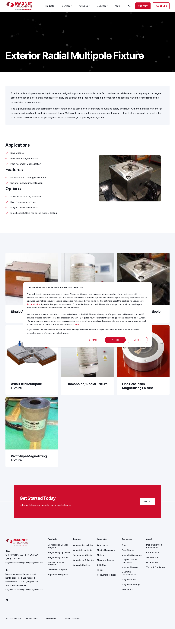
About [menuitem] (149, 539)
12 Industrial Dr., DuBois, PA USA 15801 (22, 555)
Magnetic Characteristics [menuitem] (129, 573)
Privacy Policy (33, 304)
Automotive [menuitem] (102, 545)
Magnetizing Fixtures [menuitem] (58, 557)
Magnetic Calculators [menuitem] (132, 555)
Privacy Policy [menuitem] (32, 618)
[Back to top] (169, 623)
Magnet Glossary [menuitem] (130, 567)
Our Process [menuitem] (152, 562)
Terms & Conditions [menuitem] (155, 567)
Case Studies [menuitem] (128, 550)
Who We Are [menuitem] (152, 557)
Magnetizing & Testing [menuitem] (83, 560)
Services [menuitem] (76, 539)
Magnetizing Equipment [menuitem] (59, 552)
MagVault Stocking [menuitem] (81, 565)
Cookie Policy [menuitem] (50, 618)
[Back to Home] (19, 9)
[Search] (129, 5)
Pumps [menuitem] (100, 570)
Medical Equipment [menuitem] (106, 550)
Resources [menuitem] (127, 539)
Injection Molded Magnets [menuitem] (56, 563)
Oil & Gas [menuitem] (101, 565)
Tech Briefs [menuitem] (127, 589)
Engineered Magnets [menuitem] (58, 574)
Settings (93, 340)
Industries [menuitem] (102, 539)
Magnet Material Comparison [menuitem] (130, 560)
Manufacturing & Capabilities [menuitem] (154, 546)
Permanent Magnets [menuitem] (57, 569)
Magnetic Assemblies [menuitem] (82, 545)
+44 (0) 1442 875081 (15, 585)
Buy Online (161, 6)
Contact (143, 6)
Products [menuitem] (52, 539)
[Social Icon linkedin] (6, 600)
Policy (77, 324)
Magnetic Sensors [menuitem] (105, 560)
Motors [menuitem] (100, 555)
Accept (115, 340)
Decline (137, 340)
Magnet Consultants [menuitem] (82, 550)
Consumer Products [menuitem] (106, 575)
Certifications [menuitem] (152, 552)
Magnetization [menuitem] (129, 579)
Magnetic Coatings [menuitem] (131, 584)
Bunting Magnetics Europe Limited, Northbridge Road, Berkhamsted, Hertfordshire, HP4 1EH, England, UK (21, 578)
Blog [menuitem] (124, 545)
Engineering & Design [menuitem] (82, 555)
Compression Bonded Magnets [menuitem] (58, 546)
